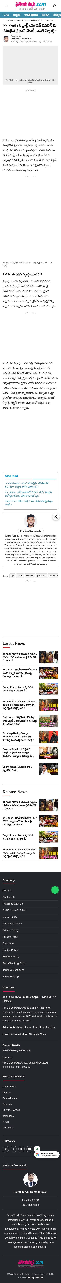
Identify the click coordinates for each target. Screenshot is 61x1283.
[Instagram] (21, 1149)
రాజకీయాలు (31, 15)
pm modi (41, 575)
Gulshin (29, 575)
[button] (30, 244)
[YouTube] (29, 1149)
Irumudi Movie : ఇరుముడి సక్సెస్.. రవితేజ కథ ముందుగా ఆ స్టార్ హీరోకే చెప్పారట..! (26, 485)
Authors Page (10, 936)
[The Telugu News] (30, 1263)
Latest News (9, 1086)
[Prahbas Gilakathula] (6, 39)
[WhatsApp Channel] (55, 890)
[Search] (54, 6)
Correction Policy (12, 923)
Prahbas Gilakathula (21, 38)
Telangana (8, 1116)
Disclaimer (9, 943)
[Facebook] (14, 1149)
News (12, 21)
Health (6, 1121)
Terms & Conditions (13, 969)
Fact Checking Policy (14, 963)
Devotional (8, 1127)
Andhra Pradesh (11, 1110)
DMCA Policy (10, 917)
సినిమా (45, 15)
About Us (8, 890)
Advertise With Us (13, 903)
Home (6, 15)
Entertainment (10, 1098)
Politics (6, 1092)
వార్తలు (17, 15)
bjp (12, 575)
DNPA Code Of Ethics (15, 910)
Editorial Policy (11, 956)
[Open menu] (6, 6)
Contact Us (9, 897)
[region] (30, 114)
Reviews (7, 1104)
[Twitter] (6, 1149)
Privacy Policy (11, 930)
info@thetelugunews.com (16, 1050)
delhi (20, 575)
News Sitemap (11, 976)
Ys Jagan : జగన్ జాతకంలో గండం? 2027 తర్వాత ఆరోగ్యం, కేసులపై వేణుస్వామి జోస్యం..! (28, 494)
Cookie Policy (10, 950)
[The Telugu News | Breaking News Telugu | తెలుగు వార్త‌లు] (30, 6)
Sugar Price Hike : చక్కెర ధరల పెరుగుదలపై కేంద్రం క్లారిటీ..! (29, 503)
